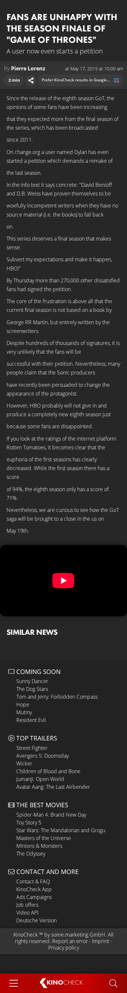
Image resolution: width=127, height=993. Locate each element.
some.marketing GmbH (78, 934)
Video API (27, 912)
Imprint (100, 941)
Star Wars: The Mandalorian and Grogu (60, 830)
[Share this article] (31, 80)
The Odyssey (30, 853)
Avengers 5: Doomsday (42, 755)
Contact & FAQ (33, 881)
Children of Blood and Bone (48, 771)
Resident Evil (31, 720)
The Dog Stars (32, 689)
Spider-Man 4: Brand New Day (51, 814)
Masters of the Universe (43, 838)
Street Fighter (32, 748)
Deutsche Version (36, 920)
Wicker (24, 763)
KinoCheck (25, 934)
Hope (22, 704)
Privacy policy (63, 947)
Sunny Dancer (32, 681)
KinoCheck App (34, 889)
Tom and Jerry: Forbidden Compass (57, 696)
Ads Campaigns (34, 897)
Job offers (27, 905)
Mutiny (24, 712)
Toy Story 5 (28, 822)
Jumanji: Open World (40, 779)
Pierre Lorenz (28, 68)
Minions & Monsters (39, 846)
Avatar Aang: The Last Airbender (53, 787)
